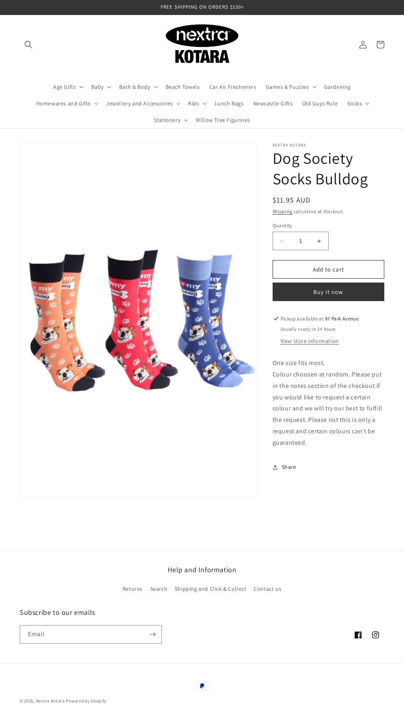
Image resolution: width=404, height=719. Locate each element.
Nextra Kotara (50, 701)
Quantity (282, 225)
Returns (133, 588)
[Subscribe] (152, 634)
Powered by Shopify (86, 701)
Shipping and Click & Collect (211, 588)
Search (159, 588)
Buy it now (328, 292)
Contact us (267, 588)
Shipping (283, 211)
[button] (28, 44)
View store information (310, 341)
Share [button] (289, 466)
